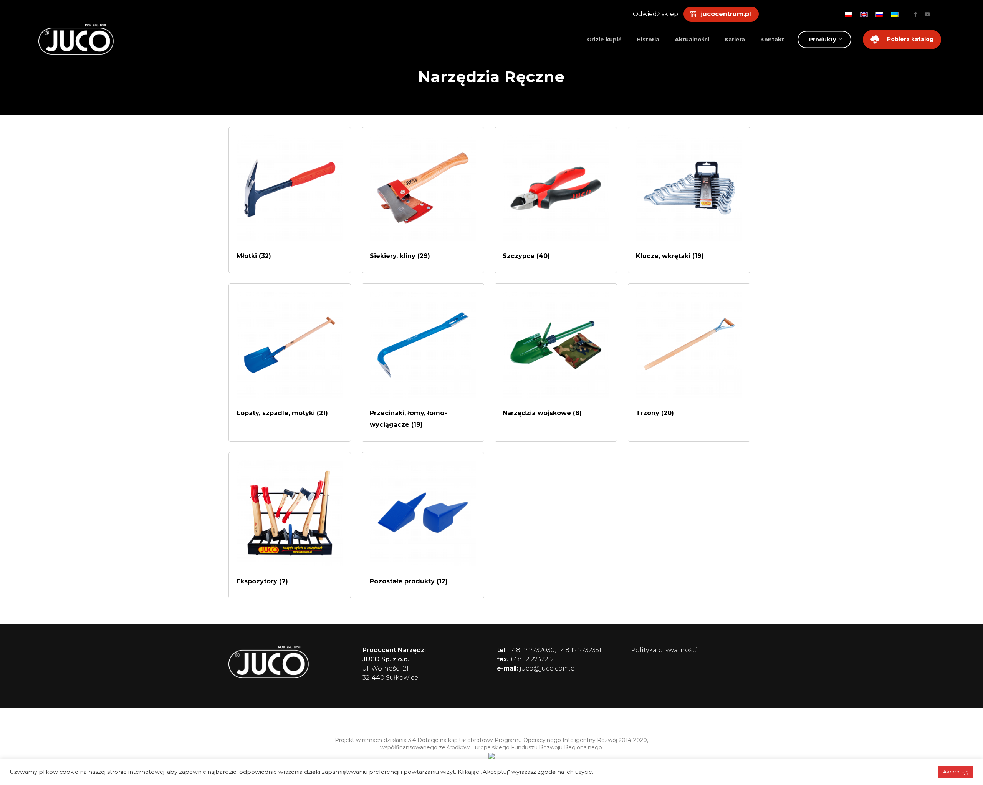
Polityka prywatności (664, 650)
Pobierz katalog (910, 39)
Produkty (822, 39)
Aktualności (692, 39)
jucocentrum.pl (726, 14)
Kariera (735, 39)
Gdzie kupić (604, 39)
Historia (648, 39)
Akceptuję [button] (956, 771)
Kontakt (772, 39)
